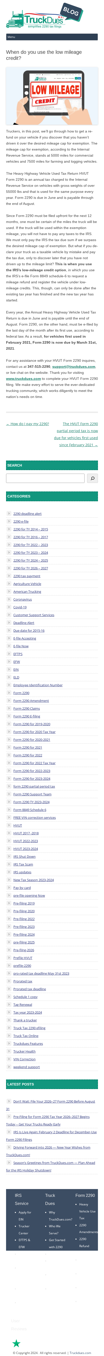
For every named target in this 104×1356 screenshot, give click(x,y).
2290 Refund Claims (84, 1246)
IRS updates (22, 872)
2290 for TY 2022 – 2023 (30, 545)
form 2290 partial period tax (34, 786)
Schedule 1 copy (25, 997)
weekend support (26, 1067)
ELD (16, 677)
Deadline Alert (23, 622)
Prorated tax (22, 981)
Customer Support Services (33, 615)
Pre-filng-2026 (23, 950)
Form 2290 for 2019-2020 (31, 724)
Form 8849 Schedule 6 (29, 809)
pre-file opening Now (29, 895)
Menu (11, 37)
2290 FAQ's (27, 1302)
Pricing (54, 1254)
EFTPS (17, 654)
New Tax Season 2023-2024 (33, 880)
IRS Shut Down (24, 856)
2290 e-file (21, 521)
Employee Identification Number (38, 685)
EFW (16, 661)
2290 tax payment (26, 576)
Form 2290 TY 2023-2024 (31, 802)
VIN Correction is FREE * (56, 1296)
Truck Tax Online (25, 1035)
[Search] (92, 478)
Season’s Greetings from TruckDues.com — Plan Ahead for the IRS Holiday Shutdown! (50, 1166)
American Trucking (27, 591)
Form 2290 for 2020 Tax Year (34, 732)
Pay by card (22, 887)
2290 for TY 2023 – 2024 (30, 552)
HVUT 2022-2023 (25, 841)
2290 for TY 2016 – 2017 (30, 537)
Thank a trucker (25, 1020)
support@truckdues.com (73, 367)
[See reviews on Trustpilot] (30, 1347)
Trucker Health (24, 1051)
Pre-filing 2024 (24, 934)
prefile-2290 (22, 965)
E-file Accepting (24, 638)
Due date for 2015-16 (28, 630)
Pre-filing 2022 (24, 919)
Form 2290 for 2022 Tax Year (34, 763)
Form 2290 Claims (26, 708)
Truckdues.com (80, 1353)
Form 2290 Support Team (32, 794)
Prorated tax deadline (29, 989)
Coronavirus (22, 599)
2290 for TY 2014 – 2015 (30, 529)
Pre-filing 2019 (24, 903)
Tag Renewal (22, 1004)
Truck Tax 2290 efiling (29, 1028)
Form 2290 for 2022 (27, 755)
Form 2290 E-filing (26, 716)
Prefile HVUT (22, 958)
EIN (16, 669)
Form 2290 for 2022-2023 (31, 771)
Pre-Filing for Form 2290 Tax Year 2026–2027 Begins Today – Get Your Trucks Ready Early (48, 1120)
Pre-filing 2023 (24, 926)
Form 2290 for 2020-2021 (31, 739)
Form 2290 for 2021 (27, 747)
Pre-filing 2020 (24, 911)
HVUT (17, 825)
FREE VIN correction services (34, 817)
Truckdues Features (28, 1043)
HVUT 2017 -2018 (26, 833)
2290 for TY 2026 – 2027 (30, 568)
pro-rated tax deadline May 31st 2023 (41, 973)
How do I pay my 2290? (27, 423)
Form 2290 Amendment (31, 700)
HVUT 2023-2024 (25, 848)
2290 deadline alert (27, 513)
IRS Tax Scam (23, 864)
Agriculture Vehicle (27, 583)
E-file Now (21, 646)
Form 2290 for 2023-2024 (31, 778)
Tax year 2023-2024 (27, 1012)
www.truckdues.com (23, 379)
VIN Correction (24, 1059)
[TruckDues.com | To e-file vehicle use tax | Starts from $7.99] (44, 16)
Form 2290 (21, 693)
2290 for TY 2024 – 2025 (30, 560)
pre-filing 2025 (24, 942)
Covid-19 (20, 607)
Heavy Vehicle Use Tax (87, 1211)
